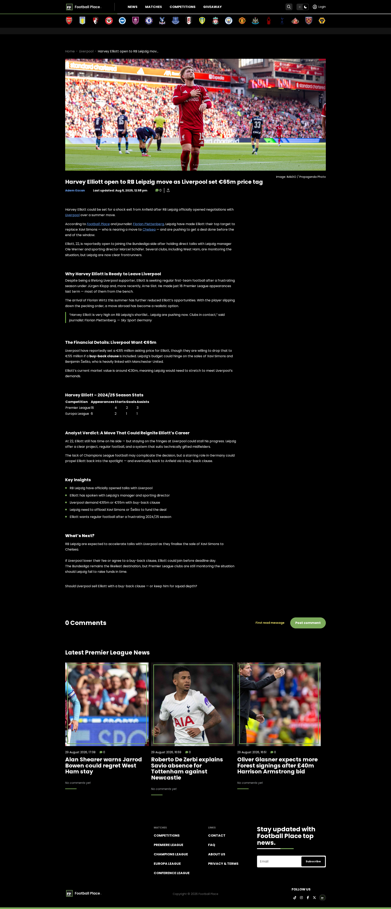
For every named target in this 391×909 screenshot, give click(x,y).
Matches (153, 6)
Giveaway (212, 6)
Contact (216, 835)
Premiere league (168, 845)
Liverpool (86, 51)
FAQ (211, 845)
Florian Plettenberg (148, 224)
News (132, 6)
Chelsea (149, 229)
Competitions (183, 6)
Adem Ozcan (75, 190)
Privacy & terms (223, 863)
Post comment (308, 622)
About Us (216, 854)
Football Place (98, 224)
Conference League (172, 873)
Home (70, 51)
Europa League (167, 863)
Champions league (171, 854)
